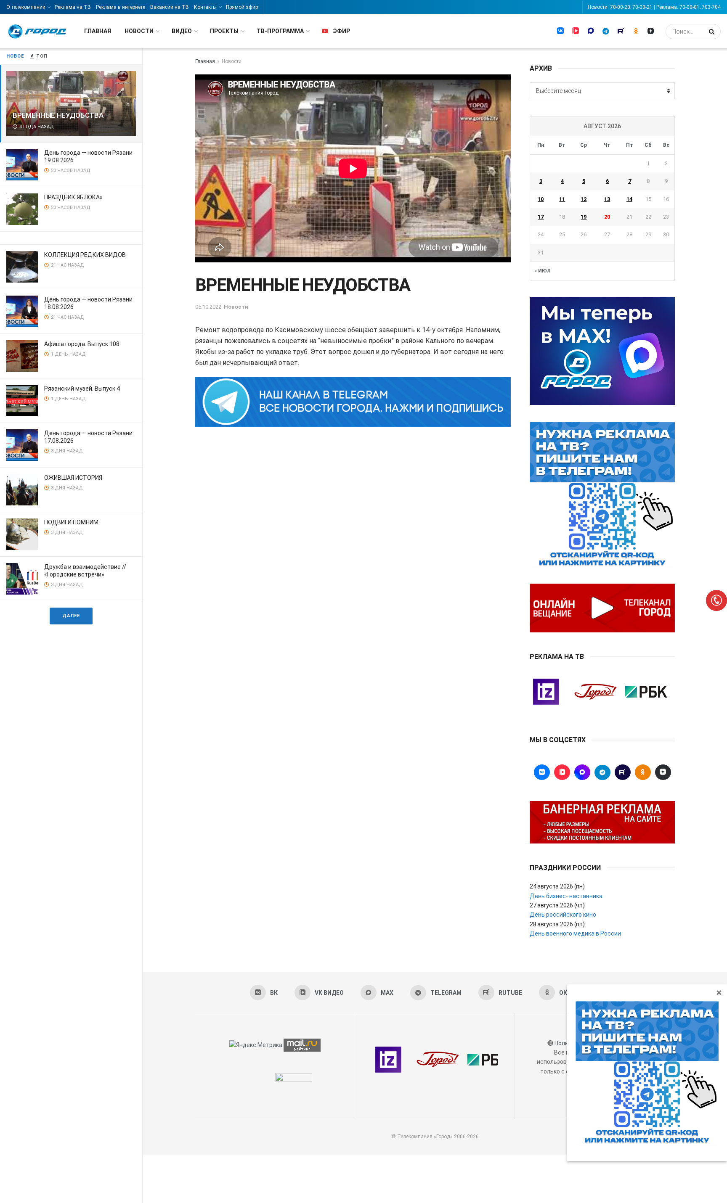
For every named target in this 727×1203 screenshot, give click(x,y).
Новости (139, 31)
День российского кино (563, 914)
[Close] (719, 992)
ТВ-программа (280, 31)
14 (629, 199)
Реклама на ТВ (73, 7)
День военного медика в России (575, 933)
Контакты (205, 7)
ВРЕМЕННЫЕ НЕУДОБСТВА (58, 115)
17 (541, 217)
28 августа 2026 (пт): (558, 924)
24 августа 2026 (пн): (558, 886)
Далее (71, 616)
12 (583, 199)
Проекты (224, 31)
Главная (97, 31)
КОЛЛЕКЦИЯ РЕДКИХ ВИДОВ (85, 254)
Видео (182, 31)
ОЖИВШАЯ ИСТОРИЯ (73, 477)
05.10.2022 (208, 307)
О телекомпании (25, 7)
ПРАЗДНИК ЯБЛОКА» (73, 197)
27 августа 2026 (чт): (558, 905)
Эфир (341, 31)
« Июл (542, 271)
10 (541, 199)
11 (562, 199)
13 (607, 199)
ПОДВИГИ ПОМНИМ (71, 522)
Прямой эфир (242, 7)
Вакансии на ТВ (169, 7)
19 (583, 217)
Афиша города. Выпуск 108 (81, 344)
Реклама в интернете (120, 7)
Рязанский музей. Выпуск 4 (82, 388)
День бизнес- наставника (566, 896)
